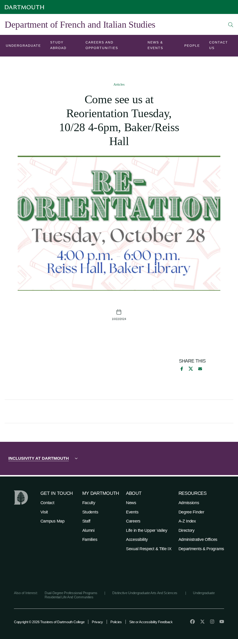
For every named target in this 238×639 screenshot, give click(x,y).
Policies (116, 622)
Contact (47, 502)
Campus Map (52, 521)
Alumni (88, 530)
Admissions (188, 502)
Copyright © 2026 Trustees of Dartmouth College (49, 622)
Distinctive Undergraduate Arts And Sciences (145, 593)
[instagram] (212, 621)
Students (90, 512)
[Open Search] (230, 24)
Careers (133, 521)
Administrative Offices (197, 539)
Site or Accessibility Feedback (151, 622)
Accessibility (137, 539)
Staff (86, 521)
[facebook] (181, 369)
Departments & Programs (201, 548)
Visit (44, 512)
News (131, 502)
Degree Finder (191, 512)
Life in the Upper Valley (146, 530)
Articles (119, 84)
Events (132, 512)
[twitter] (202, 621)
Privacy (97, 622)
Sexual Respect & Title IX (149, 548)
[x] (190, 369)
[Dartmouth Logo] (24, 7)
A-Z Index (187, 521)
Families (89, 539)
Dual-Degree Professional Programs (71, 593)
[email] (200, 368)
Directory (186, 530)
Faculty (88, 502)
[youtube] (221, 621)
